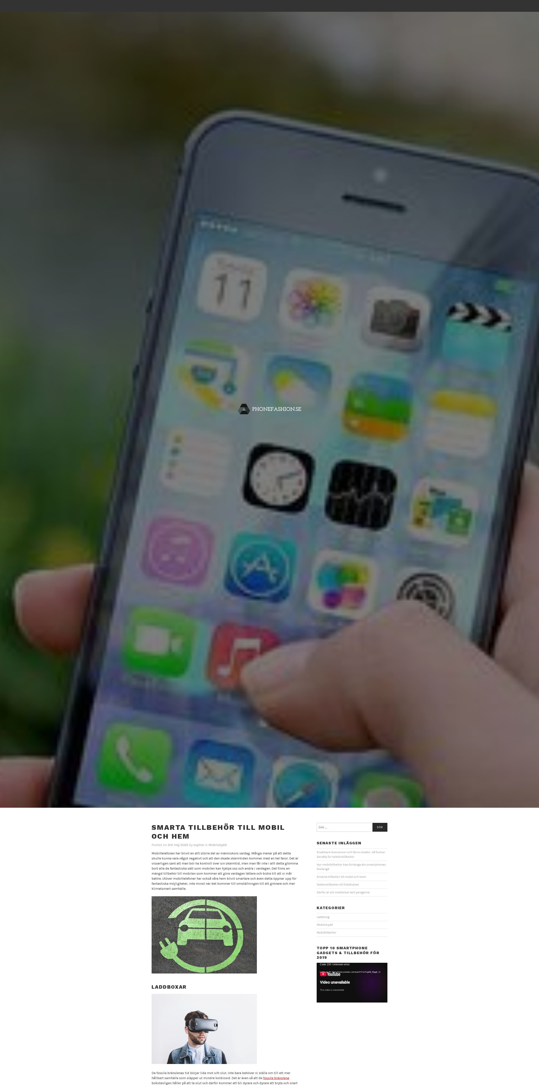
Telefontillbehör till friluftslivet (338, 884)
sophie (198, 845)
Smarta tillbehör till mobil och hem (341, 877)
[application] (352, 983)
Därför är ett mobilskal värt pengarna (343, 892)
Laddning (323, 917)
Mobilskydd (217, 845)
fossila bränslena (276, 1078)
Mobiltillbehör (326, 932)
